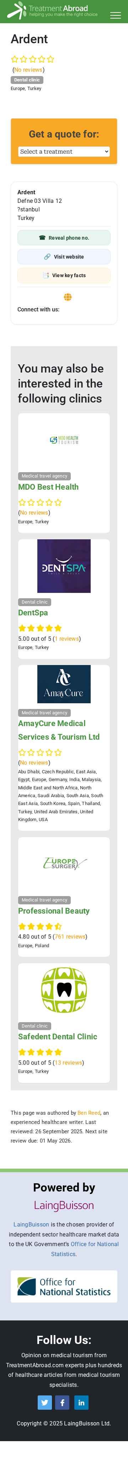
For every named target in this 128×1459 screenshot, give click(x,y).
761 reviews (70, 936)
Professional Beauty (54, 910)
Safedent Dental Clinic (57, 1036)
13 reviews (68, 1062)
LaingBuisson (31, 1224)
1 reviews (67, 638)
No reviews (28, 69)
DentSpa (33, 612)
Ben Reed (89, 1113)
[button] (64, 237)
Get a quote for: (64, 134)
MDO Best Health (48, 487)
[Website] (67, 297)
